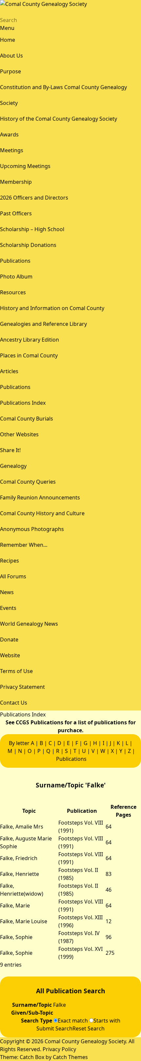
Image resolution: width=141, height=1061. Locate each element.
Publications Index (23, 402)
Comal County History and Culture (42, 513)
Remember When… (24, 544)
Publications (15, 260)
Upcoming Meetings (25, 166)
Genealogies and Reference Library (43, 323)
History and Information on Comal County (52, 308)
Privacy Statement (22, 686)
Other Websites (19, 434)
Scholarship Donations (28, 245)
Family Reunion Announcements (40, 497)
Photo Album (16, 276)
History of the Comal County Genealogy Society (58, 118)
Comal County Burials (26, 418)
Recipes (9, 560)
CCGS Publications (39, 722)
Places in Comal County (29, 355)
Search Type (37, 1020)
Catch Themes (70, 1057)
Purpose (10, 71)
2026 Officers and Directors (34, 197)
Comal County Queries (28, 481)
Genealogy (13, 466)
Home (7, 39)
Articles (9, 371)
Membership (16, 181)
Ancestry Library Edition (29, 339)
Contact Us (13, 702)
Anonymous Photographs (32, 529)
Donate (9, 639)
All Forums (13, 576)
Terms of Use (16, 671)
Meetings (11, 150)
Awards (9, 134)
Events (8, 608)
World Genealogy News (29, 623)
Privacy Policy (59, 1049)
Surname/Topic (32, 1004)
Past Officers (16, 213)
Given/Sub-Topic (32, 1012)
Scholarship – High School (32, 229)
